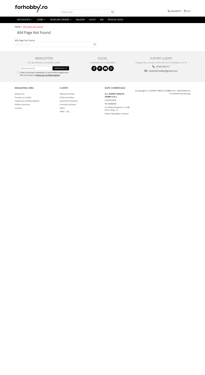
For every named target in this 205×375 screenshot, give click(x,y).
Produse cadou (115, 19)
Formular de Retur (68, 104)
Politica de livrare (22, 104)
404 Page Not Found (33, 26)
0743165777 (163, 66)
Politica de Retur (67, 97)
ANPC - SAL (65, 111)
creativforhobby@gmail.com (163, 70)
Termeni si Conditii (23, 97)
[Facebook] (94, 68)
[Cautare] (112, 11)
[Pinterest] (99, 68)
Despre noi (19, 93)
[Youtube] (105, 68)
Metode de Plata (67, 93)
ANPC (62, 108)
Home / (19, 26)
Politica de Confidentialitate (47, 75)
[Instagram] (111, 68)
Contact (18, 108)
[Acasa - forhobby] (34, 8)
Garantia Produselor (69, 101)
